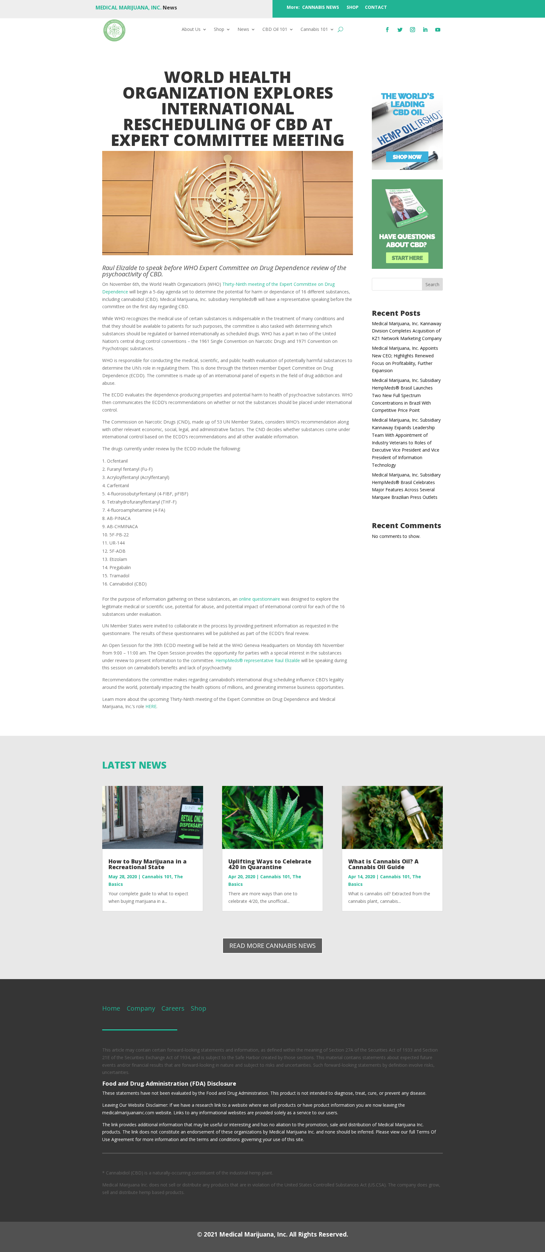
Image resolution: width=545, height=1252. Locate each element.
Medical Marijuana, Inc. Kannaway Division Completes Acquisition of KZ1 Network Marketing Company (407, 331)
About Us (191, 29)
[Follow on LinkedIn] (425, 30)
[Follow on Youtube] (438, 30)
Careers (173, 1008)
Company (140, 1008)
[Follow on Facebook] (387, 30)
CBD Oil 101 (274, 29)
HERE (150, 706)
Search (432, 284)
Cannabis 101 (314, 29)
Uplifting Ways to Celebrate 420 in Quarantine (269, 864)
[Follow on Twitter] (400, 30)
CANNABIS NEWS (320, 7)
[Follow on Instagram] (412, 30)
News (243, 29)
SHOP (353, 7)
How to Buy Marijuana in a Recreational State (147, 864)
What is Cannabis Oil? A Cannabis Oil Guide (383, 864)
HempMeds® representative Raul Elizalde (257, 660)
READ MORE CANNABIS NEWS (272, 945)
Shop (219, 29)
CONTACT (376, 7)
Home (111, 1008)
